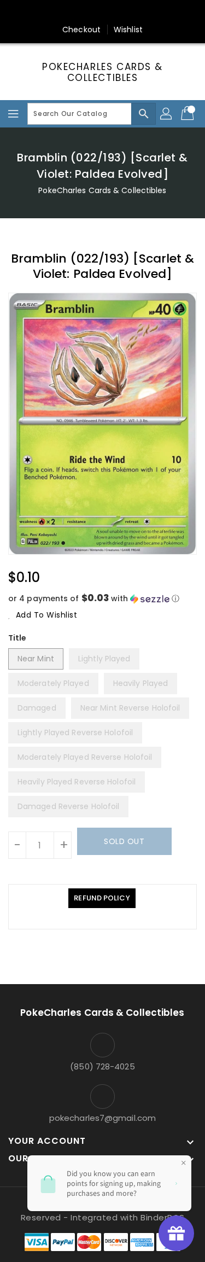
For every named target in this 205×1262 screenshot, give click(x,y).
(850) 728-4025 (102, 1066)
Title (17, 637)
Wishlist (128, 29)
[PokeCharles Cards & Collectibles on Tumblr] (134, 12)
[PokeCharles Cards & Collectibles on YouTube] (155, 12)
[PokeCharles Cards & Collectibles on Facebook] (50, 12)
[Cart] (189, 114)
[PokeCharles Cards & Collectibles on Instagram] (113, 12)
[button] (102, 598)
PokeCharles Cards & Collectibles (102, 72)
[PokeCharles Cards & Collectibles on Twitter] (71, 12)
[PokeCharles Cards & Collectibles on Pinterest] (92, 12)
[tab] (101, 898)
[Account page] (167, 114)
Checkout (81, 29)
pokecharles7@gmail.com (102, 1118)
